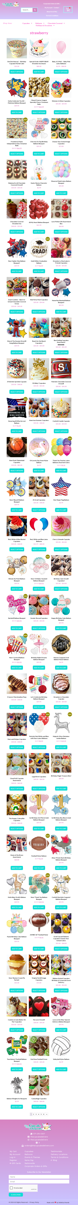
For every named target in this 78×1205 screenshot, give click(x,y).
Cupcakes (26, 23)
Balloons (38, 23)
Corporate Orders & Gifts (51, 3)
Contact (56, 7)
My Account (48, 7)
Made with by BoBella (55, 1202)
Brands (66, 1202)
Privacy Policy (34, 1202)
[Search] (35, 10)
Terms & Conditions (52, 15)
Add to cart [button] (39, 72)
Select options (17, 72)
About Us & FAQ (52, 11)
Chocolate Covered (55, 23)
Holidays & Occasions (44, 25)
